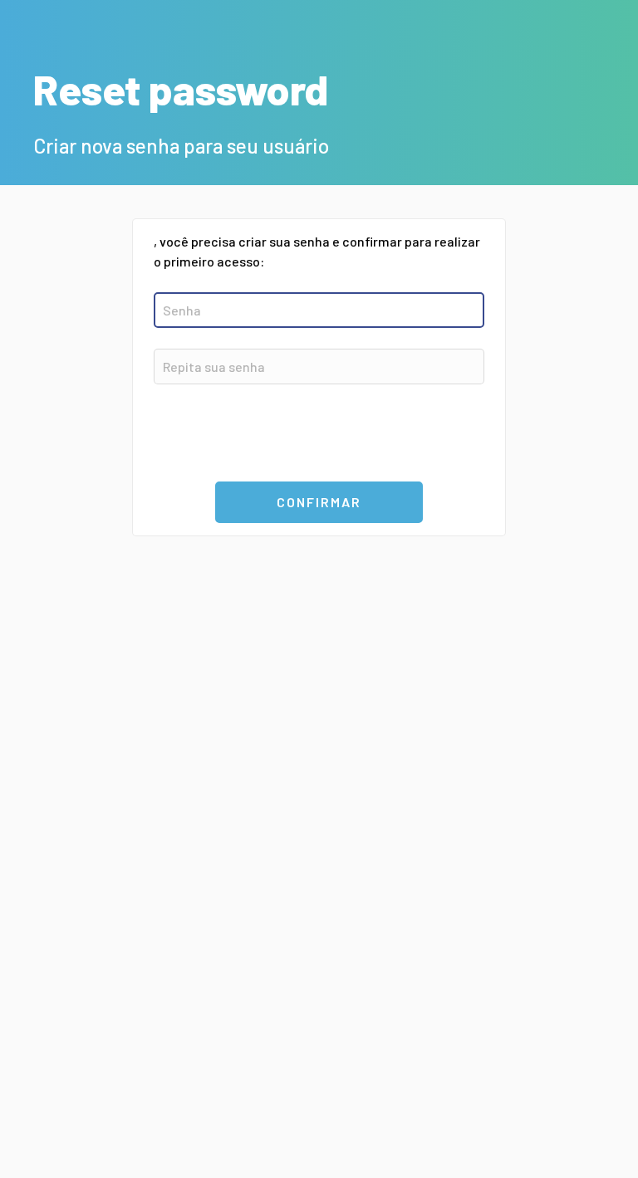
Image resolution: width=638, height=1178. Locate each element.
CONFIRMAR (319, 502)
